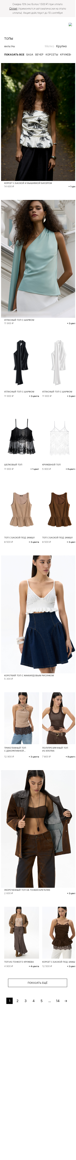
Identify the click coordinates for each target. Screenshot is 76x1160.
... (49, 1001)
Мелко (49, 46)
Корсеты (52, 54)
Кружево (66, 54)
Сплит (13, 8)
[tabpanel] (21, 435)
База (29, 54)
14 (58, 1001)
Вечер (39, 54)
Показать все (14, 54)
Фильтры (9, 46)
